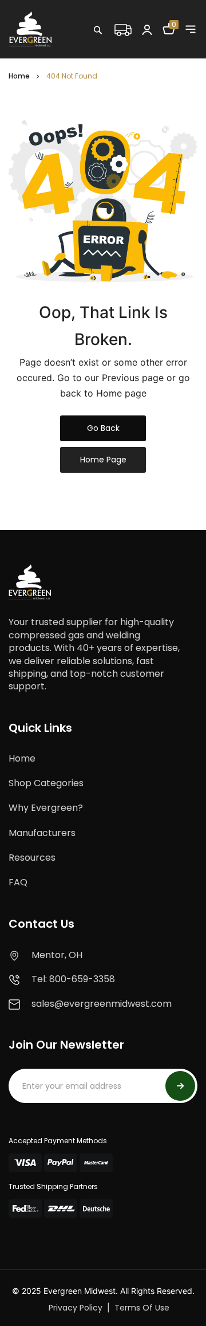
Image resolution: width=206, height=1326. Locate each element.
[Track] (122, 28)
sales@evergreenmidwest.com (101, 1003)
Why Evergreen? (46, 807)
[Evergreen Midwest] (30, 28)
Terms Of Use (141, 1307)
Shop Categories (46, 783)
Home (19, 76)
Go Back (103, 428)
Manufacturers (42, 832)
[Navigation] (190, 29)
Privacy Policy (75, 1307)
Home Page (103, 459)
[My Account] (147, 29)
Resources (32, 857)
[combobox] (134, 54)
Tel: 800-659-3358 (73, 979)
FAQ (18, 882)
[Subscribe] (180, 1086)
